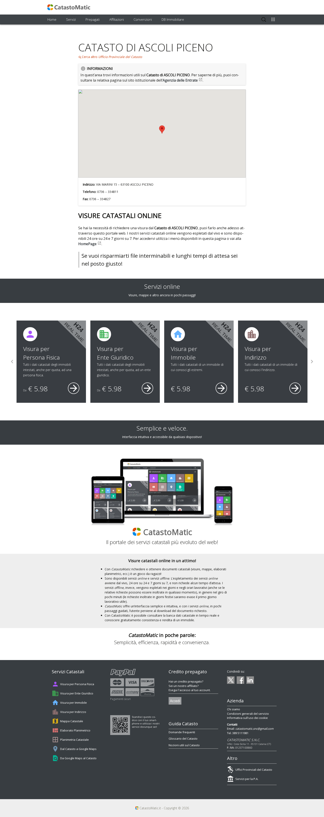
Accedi (175, 700)
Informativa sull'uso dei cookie (247, 718)
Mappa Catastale (71, 721)
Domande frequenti (182, 732)
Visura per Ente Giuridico (76, 693)
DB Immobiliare (173, 19)
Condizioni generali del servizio (248, 714)
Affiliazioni (116, 19)
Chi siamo (233, 709)
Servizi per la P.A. (246, 779)
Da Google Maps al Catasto (78, 758)
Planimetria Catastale (74, 740)
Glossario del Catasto (183, 739)
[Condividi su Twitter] (231, 680)
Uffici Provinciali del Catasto (253, 770)
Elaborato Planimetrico (75, 730)
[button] (162, 129)
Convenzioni (143, 19)
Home (51, 19)
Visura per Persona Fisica (77, 684)
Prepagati (93, 19)
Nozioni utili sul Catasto (184, 745)
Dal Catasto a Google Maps (78, 749)
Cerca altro (110, 57)
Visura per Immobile (73, 703)
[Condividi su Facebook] (240, 680)
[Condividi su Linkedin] (250, 680)
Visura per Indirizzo (73, 712)
